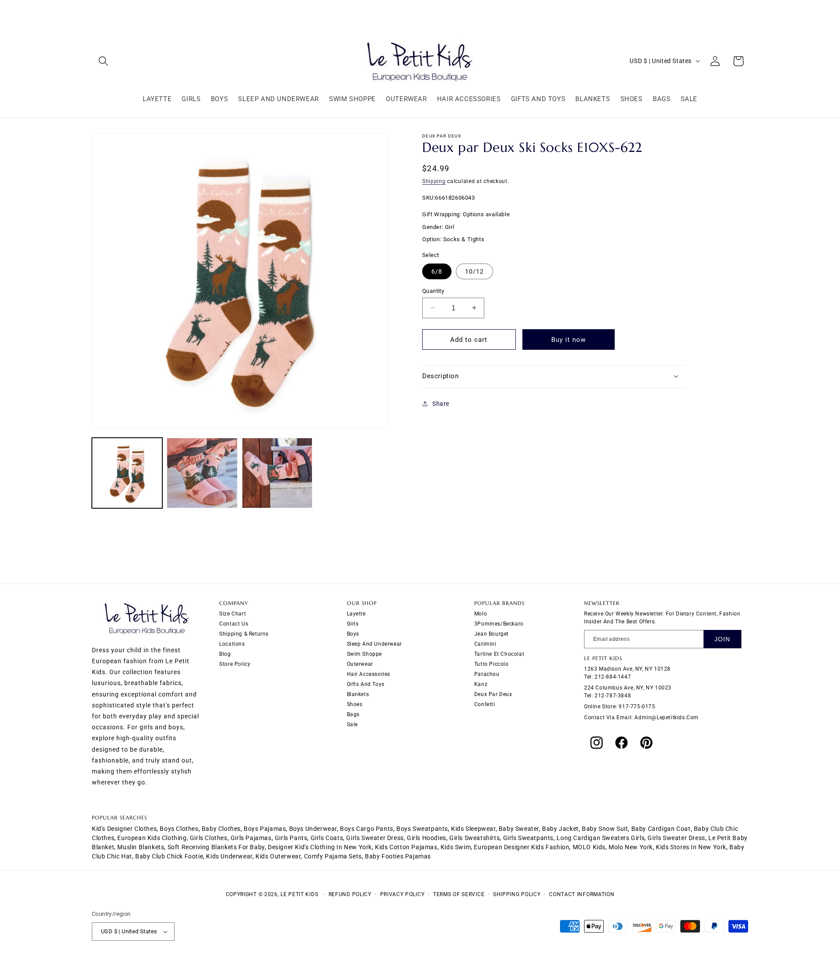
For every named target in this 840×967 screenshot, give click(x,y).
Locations (232, 644)
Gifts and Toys (366, 684)
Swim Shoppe (364, 654)
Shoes (355, 704)
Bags (353, 714)
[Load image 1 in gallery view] (127, 473)
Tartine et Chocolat (499, 654)
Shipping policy (517, 894)
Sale (352, 724)
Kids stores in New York (691, 847)
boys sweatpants (422, 828)
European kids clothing (151, 837)
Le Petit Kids (299, 894)
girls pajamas (251, 837)
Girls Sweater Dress (676, 837)
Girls (353, 624)
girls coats (327, 837)
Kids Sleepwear (473, 828)
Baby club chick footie (169, 856)
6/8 (436, 270)
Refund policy (350, 894)
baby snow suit (605, 828)
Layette (356, 614)
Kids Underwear (229, 856)
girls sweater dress (374, 837)
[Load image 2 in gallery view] (202, 473)
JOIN (722, 639)
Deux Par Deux (493, 694)
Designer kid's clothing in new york (320, 847)
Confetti (484, 704)
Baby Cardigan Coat (661, 828)
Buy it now (568, 340)
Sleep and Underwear (374, 644)
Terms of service (458, 894)
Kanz (480, 684)
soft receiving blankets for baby (216, 847)
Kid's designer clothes (124, 828)
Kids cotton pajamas (406, 847)
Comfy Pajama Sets (333, 856)
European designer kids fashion (521, 847)
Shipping (434, 181)
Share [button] (440, 403)
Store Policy (234, 664)
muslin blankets (140, 847)
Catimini (485, 644)
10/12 (474, 270)
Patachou (487, 674)
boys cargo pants (366, 828)
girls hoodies (426, 837)
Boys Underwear (313, 828)
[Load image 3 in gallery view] (277, 473)
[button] (103, 61)
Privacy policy (402, 894)
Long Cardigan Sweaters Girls (600, 837)
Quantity (433, 290)
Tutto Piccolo (491, 664)
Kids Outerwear (278, 856)
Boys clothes (179, 828)
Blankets (358, 694)
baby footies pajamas (398, 856)
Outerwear (360, 664)
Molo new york (631, 847)
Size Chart (232, 614)
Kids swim (456, 847)
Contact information (581, 894)
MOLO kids (589, 847)
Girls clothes (209, 837)
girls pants (291, 837)
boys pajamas (265, 828)
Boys (353, 634)
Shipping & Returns (244, 634)
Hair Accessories (369, 674)
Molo (480, 614)
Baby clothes (221, 828)
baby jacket (560, 828)
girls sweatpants (528, 837)
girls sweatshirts (474, 837)
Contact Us (233, 624)
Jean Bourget (491, 634)
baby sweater (519, 828)
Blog (225, 654)
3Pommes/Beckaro (499, 624)
